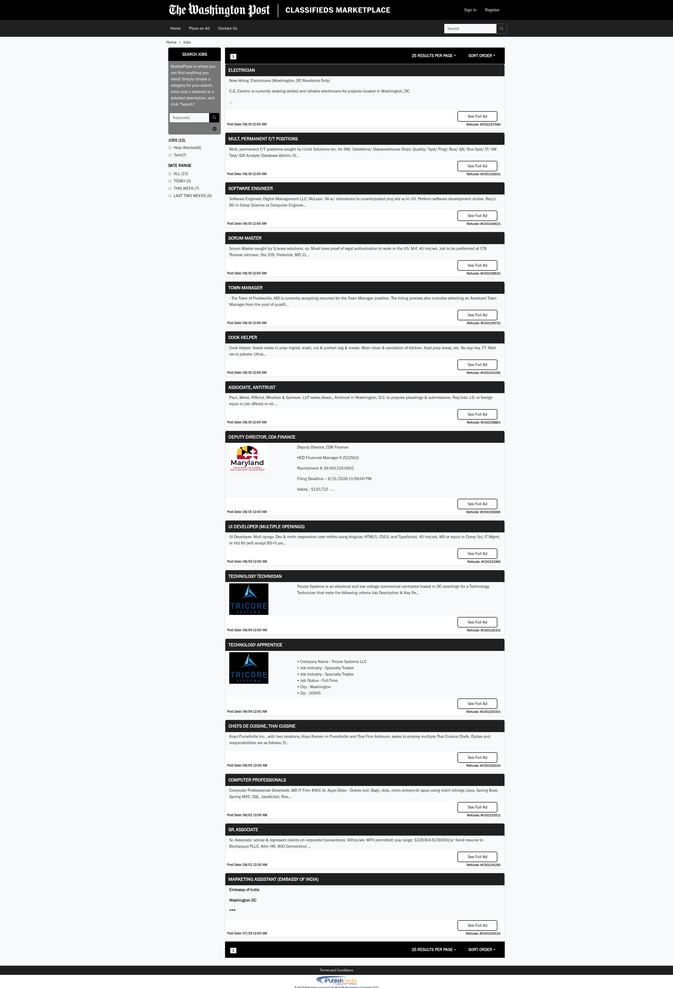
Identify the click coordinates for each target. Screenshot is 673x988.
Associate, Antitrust (252, 387)
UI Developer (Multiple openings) (266, 526)
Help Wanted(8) (187, 147)
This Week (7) (186, 188)
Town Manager (245, 287)
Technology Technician (255, 576)
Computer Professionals (257, 780)
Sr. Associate (243, 829)
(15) (176, 140)
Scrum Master (245, 238)
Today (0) (182, 180)
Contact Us (227, 28)
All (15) (181, 173)
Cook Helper (242, 337)
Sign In (470, 9)
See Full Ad (477, 116)
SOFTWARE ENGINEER (250, 188)
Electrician (241, 70)
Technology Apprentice (255, 644)
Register (492, 9)
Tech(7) (180, 154)
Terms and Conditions (336, 970)
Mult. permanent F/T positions (263, 138)
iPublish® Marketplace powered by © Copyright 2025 (336, 980)
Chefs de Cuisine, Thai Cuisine (261, 726)
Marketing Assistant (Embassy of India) (273, 879)
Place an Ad (199, 28)
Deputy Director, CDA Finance (261, 437)
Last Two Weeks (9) (193, 195)
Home (175, 28)
